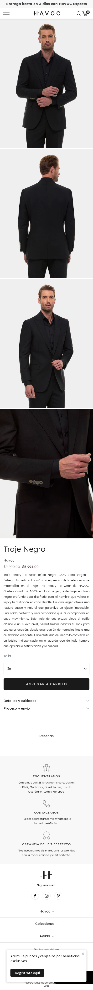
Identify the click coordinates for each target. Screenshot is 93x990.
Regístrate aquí (27, 972)
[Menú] (6, 13)
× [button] (83, 953)
